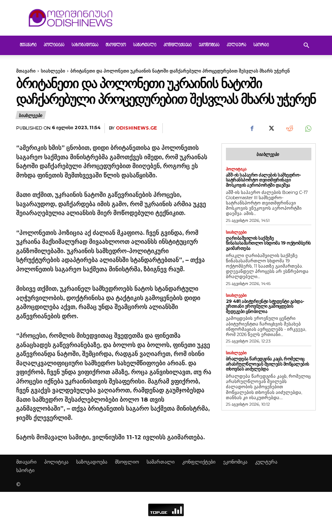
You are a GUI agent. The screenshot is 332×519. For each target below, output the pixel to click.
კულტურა (236, 45)
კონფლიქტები (178, 45)
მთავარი (28, 45)
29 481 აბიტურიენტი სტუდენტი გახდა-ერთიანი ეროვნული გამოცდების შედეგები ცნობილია (265, 306)
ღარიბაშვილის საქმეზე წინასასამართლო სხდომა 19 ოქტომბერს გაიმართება (268, 243)
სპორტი (261, 45)
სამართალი (144, 45)
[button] (306, 45)
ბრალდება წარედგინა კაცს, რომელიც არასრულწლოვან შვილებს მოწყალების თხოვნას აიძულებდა (267, 364)
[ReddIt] (289, 128)
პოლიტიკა (54, 45)
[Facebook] (252, 128)
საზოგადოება (85, 45)
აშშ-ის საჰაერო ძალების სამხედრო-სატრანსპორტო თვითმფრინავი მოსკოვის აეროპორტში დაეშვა (263, 180)
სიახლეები (53, 71)
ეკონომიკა (209, 45)
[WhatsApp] (308, 128)
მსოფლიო (116, 45)
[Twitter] (270, 128)
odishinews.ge (136, 128)
